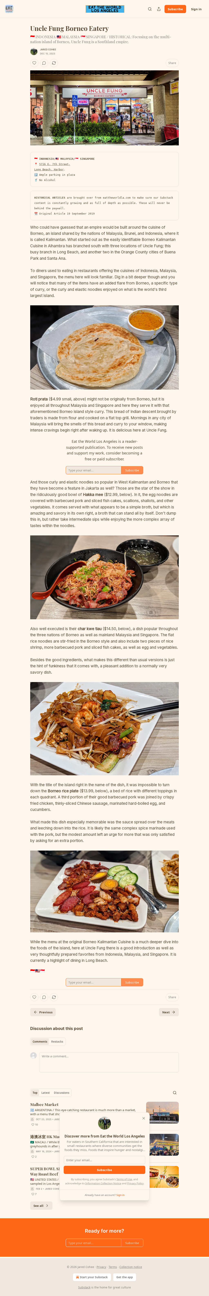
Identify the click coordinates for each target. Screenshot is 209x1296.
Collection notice (130, 1267)
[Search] (150, 9)
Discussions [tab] (61, 1093)
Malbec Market (44, 1104)
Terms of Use (124, 1179)
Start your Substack (94, 1277)
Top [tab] (35, 1093)
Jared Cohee (48, 49)
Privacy (101, 1267)
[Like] (34, 63)
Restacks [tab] (57, 1041)
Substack (84, 1287)
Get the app (124, 1277)
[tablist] (48, 1041)
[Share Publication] (159, 9)
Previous (45, 1012)
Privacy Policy (135, 1183)
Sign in (196, 9)
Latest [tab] (45, 1093)
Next (166, 1012)
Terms (113, 1267)
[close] (143, 1118)
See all (38, 1206)
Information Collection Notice (103, 1183)
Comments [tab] (40, 1041)
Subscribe (175, 9)
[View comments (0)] (44, 63)
